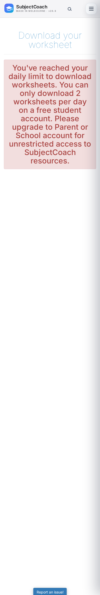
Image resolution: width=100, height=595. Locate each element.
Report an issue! (50, 592)
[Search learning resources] (69, 8)
